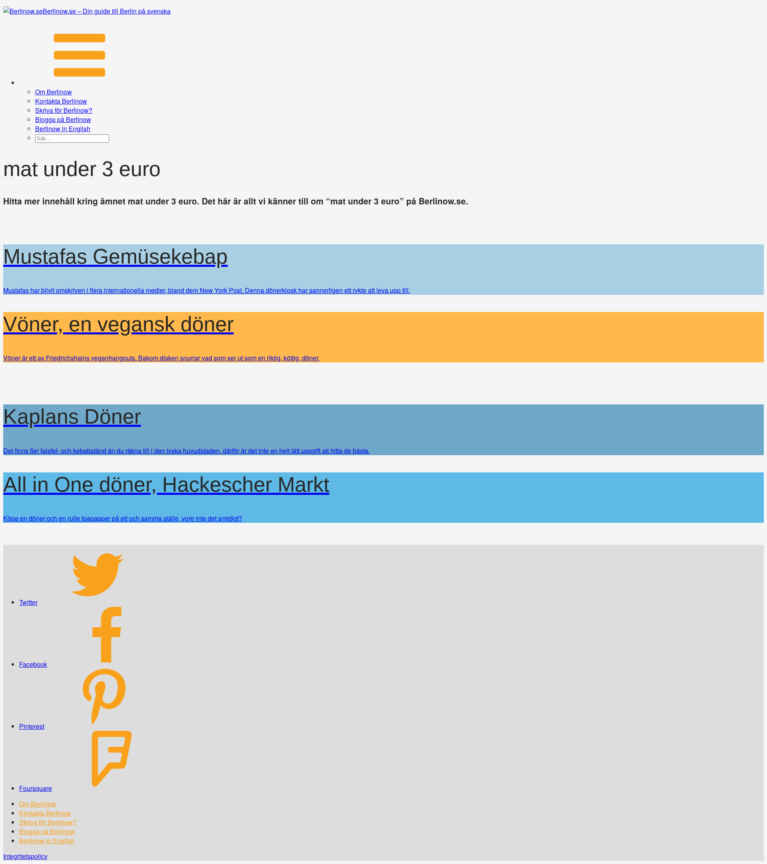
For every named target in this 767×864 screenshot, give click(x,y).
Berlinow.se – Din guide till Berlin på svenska (107, 11)
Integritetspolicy (25, 856)
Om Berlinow (53, 91)
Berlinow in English (62, 128)
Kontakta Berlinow (61, 101)
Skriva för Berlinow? (63, 110)
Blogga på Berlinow (63, 119)
